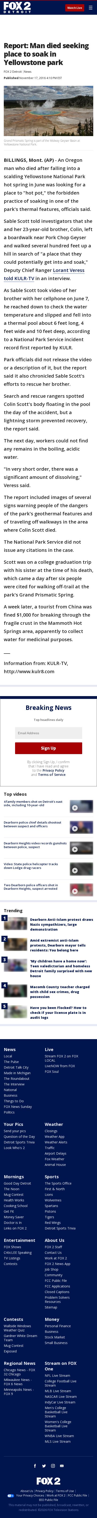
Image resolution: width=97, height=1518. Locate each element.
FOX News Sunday (18, 1106)
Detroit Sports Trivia (19, 1142)
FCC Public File (56, 1280)
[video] (81, 806)
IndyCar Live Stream (60, 1402)
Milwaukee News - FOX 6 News (18, 1381)
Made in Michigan (17, 1073)
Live (49, 1049)
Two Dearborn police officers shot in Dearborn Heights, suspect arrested (31, 887)
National (10, 1090)
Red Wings (53, 1222)
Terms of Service (51, 774)
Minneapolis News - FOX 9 (19, 1391)
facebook (35, 1466)
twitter (44, 1466)
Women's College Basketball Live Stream (58, 1426)
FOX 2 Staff (53, 1247)
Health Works (14, 1200)
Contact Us (53, 1252)
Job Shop (51, 1269)
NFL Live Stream (57, 1375)
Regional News (19, 1363)
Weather (54, 1124)
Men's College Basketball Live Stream (56, 1412)
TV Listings (12, 1258)
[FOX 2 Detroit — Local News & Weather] (17, 7)
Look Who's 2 (14, 1148)
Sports (52, 1176)
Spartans (51, 1206)
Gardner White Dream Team (20, 1338)
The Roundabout (16, 1078)
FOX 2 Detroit (13, 72)
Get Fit (9, 1211)
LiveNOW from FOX (60, 1066)
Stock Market (55, 1337)
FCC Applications (57, 1286)
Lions (49, 1194)
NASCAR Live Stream (61, 1396)
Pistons (50, 1211)
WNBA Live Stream (59, 1436)
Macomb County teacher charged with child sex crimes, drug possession (60, 992)
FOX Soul (52, 1071)
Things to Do (14, 1101)
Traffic (50, 1148)
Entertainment (19, 1240)
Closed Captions (57, 1292)
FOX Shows (12, 1247)
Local (8, 1056)
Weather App (55, 1136)
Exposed (10, 1351)
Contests (10, 1263)
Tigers (49, 1217)
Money (52, 1319)
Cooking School (16, 1206)
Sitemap (51, 1307)
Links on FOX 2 (15, 1228)
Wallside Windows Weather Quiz (17, 1328)
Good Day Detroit (17, 1183)
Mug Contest (14, 1194)
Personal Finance (58, 1326)
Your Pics (13, 1124)
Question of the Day (19, 1136)
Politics (9, 1112)
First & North (55, 1189)
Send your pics (15, 1131)
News (27, 72)
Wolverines (53, 1200)
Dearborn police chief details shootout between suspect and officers (32, 824)
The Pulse (11, 1061)
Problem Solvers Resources (57, 1299)
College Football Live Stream (61, 1383)
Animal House (55, 1164)
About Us (54, 1240)
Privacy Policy (54, 770)
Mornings (14, 1176)
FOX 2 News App (57, 1263)
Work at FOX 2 (56, 1258)
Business (10, 1095)
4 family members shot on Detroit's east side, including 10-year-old (33, 803)
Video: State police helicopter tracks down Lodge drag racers (31, 866)
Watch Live (74, 8)
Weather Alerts (56, 1142)
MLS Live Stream (58, 1441)
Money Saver (14, 1217)
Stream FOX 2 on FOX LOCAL (61, 1058)
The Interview (14, 1084)
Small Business (56, 1343)
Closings (51, 1131)
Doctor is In (13, 1222)
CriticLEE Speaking (18, 1252)
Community (53, 1275)
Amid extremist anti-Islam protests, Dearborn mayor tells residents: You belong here (58, 945)
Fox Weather (54, 1159)
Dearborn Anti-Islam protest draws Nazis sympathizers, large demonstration (61, 924)
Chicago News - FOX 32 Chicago (19, 1372)
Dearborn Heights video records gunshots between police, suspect (35, 845)
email (62, 1466)
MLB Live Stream (58, 1391)
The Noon (11, 1189)
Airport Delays (55, 1153)
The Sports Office (58, 1183)
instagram (53, 1466)
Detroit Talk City (16, 1067)
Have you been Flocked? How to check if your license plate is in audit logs (58, 1012)
